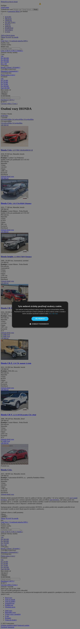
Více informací (53, 314)
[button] (40, 324)
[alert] (40, 314)
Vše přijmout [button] (40, 319)
